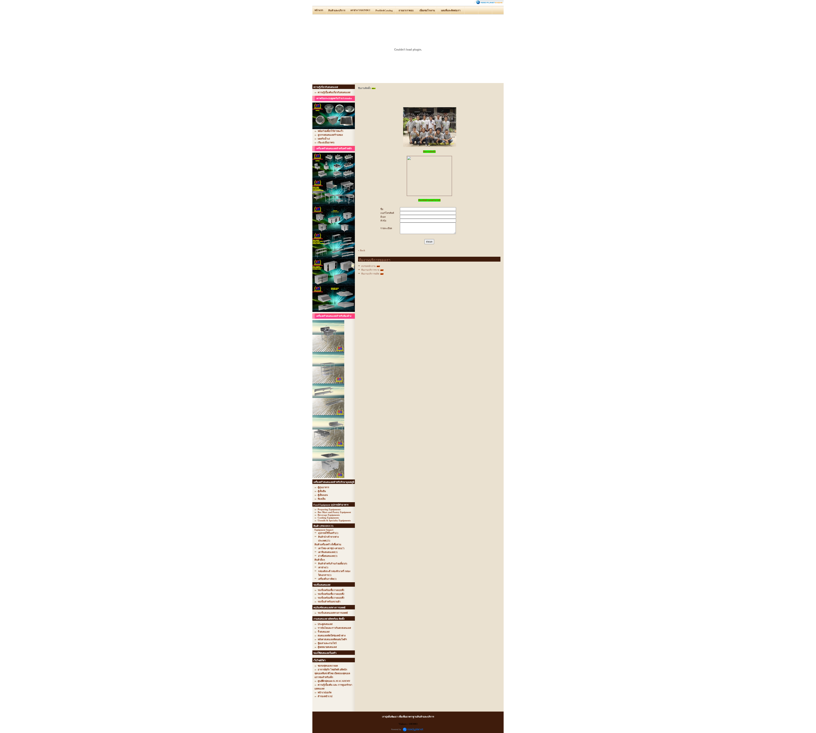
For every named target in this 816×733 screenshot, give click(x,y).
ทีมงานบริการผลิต (370, 273)
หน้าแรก (318, 10)
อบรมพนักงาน (368, 266)
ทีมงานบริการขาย (370, 270)
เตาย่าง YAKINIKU (360, 10)
